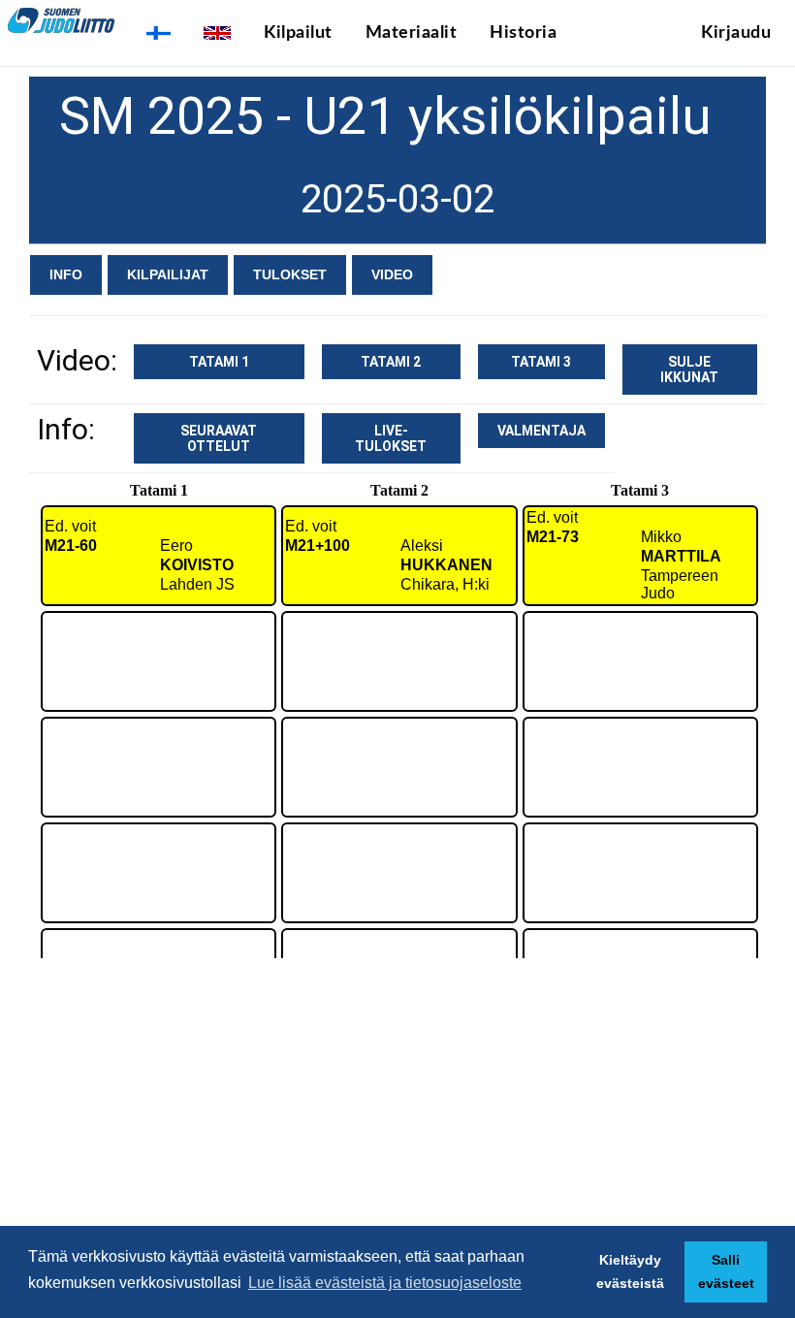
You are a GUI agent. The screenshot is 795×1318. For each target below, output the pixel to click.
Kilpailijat (167, 274)
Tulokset (290, 274)
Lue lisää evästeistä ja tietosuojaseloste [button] (385, 1282)
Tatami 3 (541, 362)
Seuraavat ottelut (218, 438)
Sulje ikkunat (689, 369)
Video (392, 274)
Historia (523, 33)
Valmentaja (541, 430)
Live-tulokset (391, 438)
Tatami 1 (219, 362)
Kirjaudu (736, 33)
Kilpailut (298, 33)
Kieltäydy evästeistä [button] (630, 1271)
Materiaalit (412, 33)
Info (65, 274)
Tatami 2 (391, 362)
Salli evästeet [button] (726, 1271)
